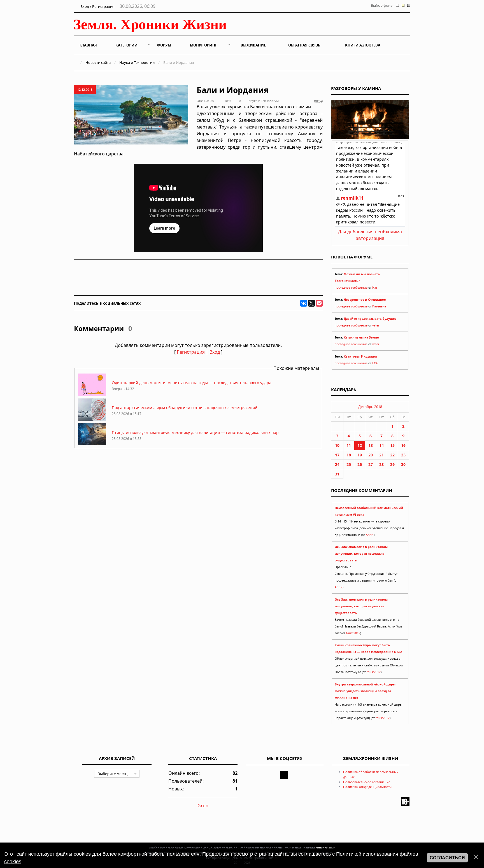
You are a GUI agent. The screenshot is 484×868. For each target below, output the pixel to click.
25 (348, 464)
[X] (311, 303)
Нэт (374, 288)
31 (337, 474)
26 (359, 464)
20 (370, 455)
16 (403, 445)
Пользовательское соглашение (366, 782)
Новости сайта (98, 62)
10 (337, 445)
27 (370, 464)
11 (348, 445)
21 (381, 455)
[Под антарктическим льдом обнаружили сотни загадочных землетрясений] (92, 419)
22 (392, 455)
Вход (215, 352)
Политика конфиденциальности (367, 787)
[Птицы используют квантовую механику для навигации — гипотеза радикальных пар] (92, 444)
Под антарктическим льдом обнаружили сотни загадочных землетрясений (184, 407)
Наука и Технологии (137, 62)
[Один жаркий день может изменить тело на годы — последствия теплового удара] (92, 394)
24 (337, 464)
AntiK (370, 535)
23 (403, 455)
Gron (202, 805)
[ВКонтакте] (303, 303)
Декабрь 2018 (370, 406)
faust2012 (353, 633)
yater (375, 325)
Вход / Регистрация (97, 6)
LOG (375, 363)
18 (348, 455)
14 (381, 445)
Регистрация (191, 352)
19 (359, 455)
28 (381, 464)
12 (359, 445)
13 (370, 445)
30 (403, 464)
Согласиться (447, 857)
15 (392, 445)
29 (392, 464)
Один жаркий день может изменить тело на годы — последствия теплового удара (191, 382)
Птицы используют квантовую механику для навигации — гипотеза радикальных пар (195, 432)
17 (337, 455)
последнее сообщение (351, 288)
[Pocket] (319, 303)
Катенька (379, 306)
